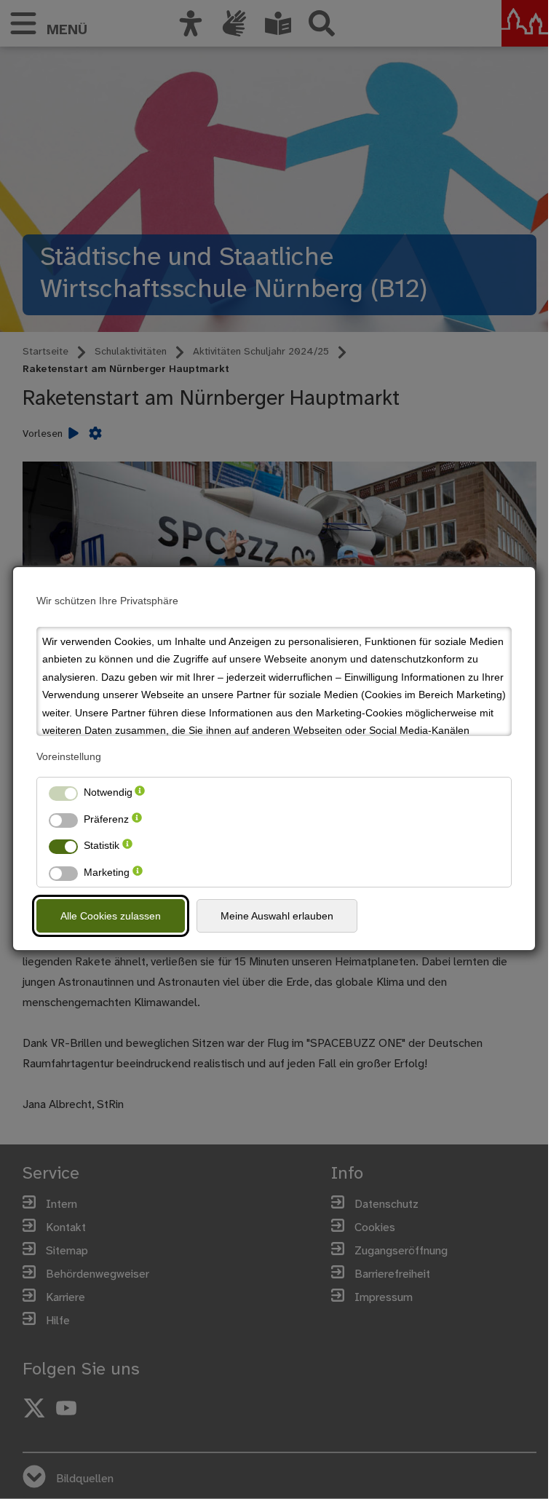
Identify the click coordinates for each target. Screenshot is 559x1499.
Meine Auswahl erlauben (277, 916)
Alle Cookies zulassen (110, 916)
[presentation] (140, 792)
